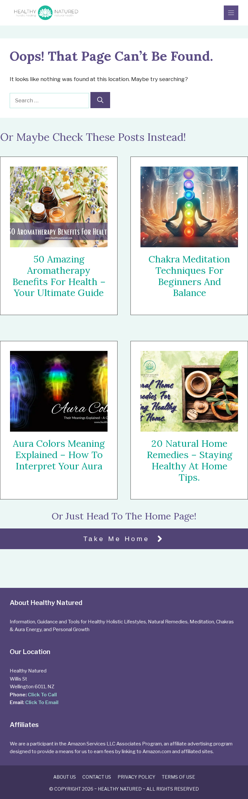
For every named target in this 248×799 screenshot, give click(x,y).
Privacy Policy (136, 777)
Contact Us (96, 777)
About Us (64, 777)
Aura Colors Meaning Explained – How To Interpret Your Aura (59, 454)
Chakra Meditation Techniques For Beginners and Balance (189, 276)
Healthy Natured (120, 789)
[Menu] (231, 12)
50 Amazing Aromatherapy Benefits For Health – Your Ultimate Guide (59, 276)
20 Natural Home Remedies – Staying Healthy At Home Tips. (189, 460)
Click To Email (41, 702)
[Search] (100, 100)
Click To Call (42, 694)
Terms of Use (178, 777)
